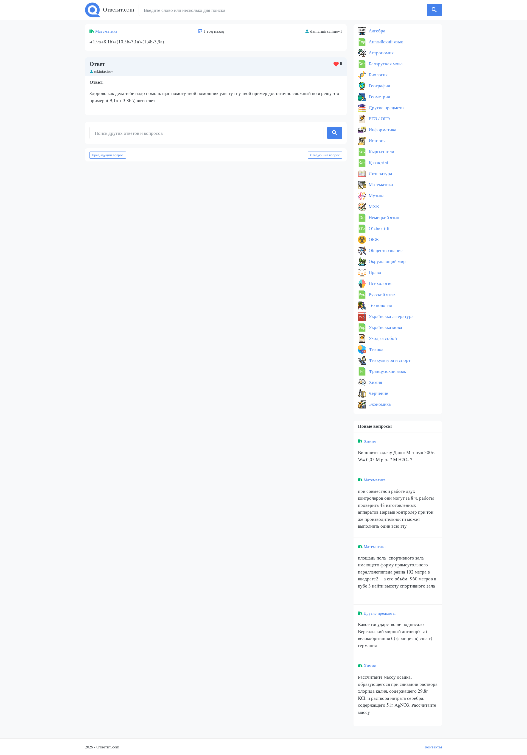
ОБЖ (373, 239)
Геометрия (379, 96)
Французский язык (387, 371)
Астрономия (381, 52)
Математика (106, 31)
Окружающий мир (387, 261)
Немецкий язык (383, 217)
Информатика (382, 129)
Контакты (433, 747)
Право (374, 272)
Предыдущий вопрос (108, 155)
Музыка (376, 195)
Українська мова (385, 327)
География (379, 85)
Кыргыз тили (381, 151)
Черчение (378, 393)
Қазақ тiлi (378, 162)
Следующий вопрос (325, 155)
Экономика (379, 404)
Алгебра (376, 30)
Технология (380, 305)
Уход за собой (382, 338)
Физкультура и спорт (389, 360)
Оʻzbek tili (378, 228)
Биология (378, 74)
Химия (375, 382)
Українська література (391, 316)
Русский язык (382, 294)
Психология (380, 283)
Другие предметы (386, 107)
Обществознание (385, 250)
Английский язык (385, 41)
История (377, 140)
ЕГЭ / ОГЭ (379, 118)
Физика (375, 349)
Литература (380, 173)
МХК (373, 206)
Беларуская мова (385, 63)
